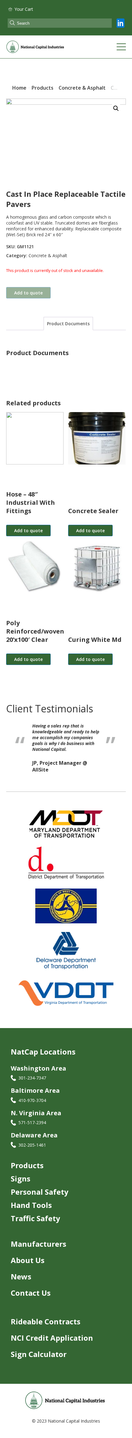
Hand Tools (31, 1207)
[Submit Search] (12, 23)
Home (19, 87)
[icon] (120, 23)
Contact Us (31, 1295)
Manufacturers (38, 1246)
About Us (28, 1263)
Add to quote (28, 293)
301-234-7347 (32, 1080)
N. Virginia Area (36, 1115)
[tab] (68, 323)
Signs (20, 1181)
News (21, 1279)
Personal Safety (39, 1194)
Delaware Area (34, 1137)
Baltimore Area (35, 1093)
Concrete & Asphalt (48, 255)
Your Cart (23, 9)
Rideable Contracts (45, 1324)
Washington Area (38, 1071)
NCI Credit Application (52, 1340)
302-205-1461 (32, 1147)
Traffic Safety (35, 1221)
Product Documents (68, 323)
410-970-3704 (32, 1103)
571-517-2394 (32, 1125)
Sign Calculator (39, 1356)
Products (27, 1168)
